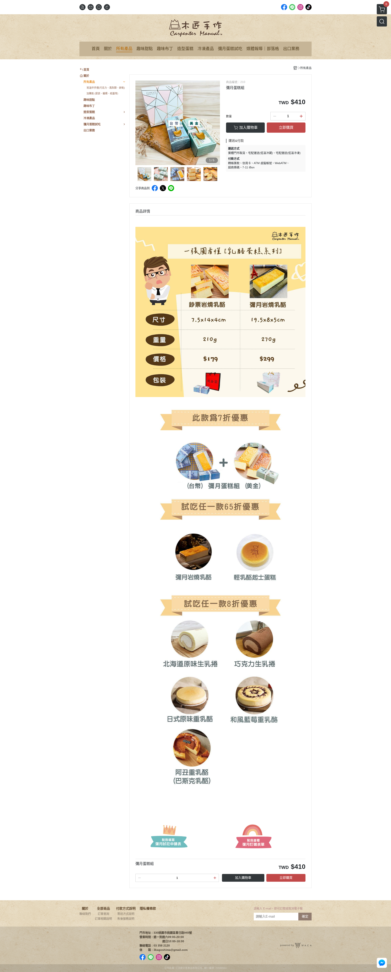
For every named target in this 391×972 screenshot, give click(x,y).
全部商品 (103, 908)
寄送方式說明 (125, 913)
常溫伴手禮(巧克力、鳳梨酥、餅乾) (106, 87)
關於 (85, 908)
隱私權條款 (148, 908)
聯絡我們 (85, 913)
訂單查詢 (103, 913)
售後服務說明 (125, 918)
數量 (229, 116)
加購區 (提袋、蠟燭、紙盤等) (102, 93)
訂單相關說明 (103, 918)
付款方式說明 (126, 908)
